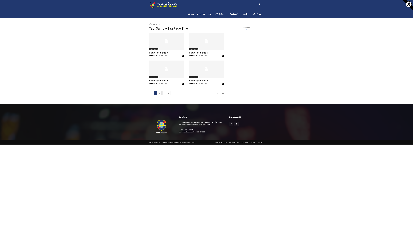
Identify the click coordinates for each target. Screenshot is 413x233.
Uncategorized (154, 49)
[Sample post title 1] (206, 41)
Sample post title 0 (158, 52)
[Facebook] (231, 124)
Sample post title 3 (198, 80)
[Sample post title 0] (166, 41)
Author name (153, 55)
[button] (259, 4)
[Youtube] (236, 124)
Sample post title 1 (198, 52)
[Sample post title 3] (206, 69)
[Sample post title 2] (166, 69)
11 (182, 55)
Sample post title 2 (158, 80)
